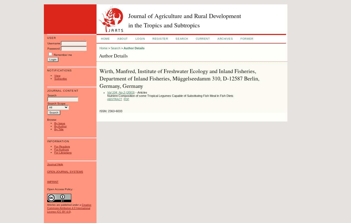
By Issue (59, 123)
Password (53, 48)
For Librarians (63, 152)
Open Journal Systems (65, 171)
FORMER (246, 38)
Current (203, 38)
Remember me (63, 54)
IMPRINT (52, 181)
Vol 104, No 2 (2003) (121, 92)
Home (105, 38)
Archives (225, 38)
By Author (60, 126)
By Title (59, 129)
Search (182, 38)
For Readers (62, 146)
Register (160, 38)
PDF (126, 99)
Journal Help (55, 164)
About (122, 38)
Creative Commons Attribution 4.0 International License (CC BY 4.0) (69, 208)
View (57, 75)
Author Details (134, 48)
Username (53, 43)
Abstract (114, 99)
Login (140, 38)
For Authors (61, 149)
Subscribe (60, 78)
